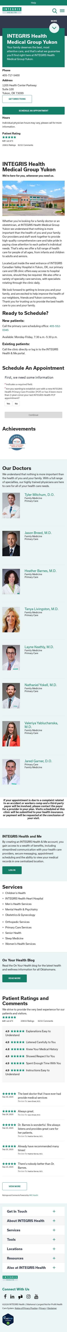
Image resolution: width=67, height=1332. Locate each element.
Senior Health (13, 932)
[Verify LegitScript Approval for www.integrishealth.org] (8, 1319)
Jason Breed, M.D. (38, 533)
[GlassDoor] (20, 1296)
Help (33, 2)
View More (15, 1186)
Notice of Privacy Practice (26, 1308)
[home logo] (9, 11)
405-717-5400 (11, 75)
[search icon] (56, 10)
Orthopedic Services (17, 921)
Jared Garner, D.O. (38, 761)
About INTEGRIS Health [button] (25, 1221)
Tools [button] (11, 1239)
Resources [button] (15, 1258)
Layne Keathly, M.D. (39, 647)
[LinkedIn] (12, 1296)
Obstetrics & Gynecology (20, 914)
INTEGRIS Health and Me (22, 836)
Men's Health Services (18, 903)
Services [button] (13, 1230)
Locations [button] (14, 1249)
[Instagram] (28, 1296)
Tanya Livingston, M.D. (42, 609)
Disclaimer (52, 1308)
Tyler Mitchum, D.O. (40, 494)
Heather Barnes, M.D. (41, 571)
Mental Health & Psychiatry (21, 909)
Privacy (42, 1308)
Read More (15, 978)
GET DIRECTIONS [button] (17, 99)
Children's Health (15, 892)
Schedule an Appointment (33, 111)
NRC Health (33, 1195)
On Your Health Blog (18, 960)
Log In (12, 870)
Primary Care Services (18, 927)
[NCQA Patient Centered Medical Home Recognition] (16, 442)
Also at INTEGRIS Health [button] (26, 1267)
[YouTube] (36, 1296)
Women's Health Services (20, 943)
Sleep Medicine (14, 938)
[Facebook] (5, 1296)
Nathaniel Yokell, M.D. (41, 685)
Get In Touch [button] (17, 1211)
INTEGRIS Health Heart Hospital (24, 898)
